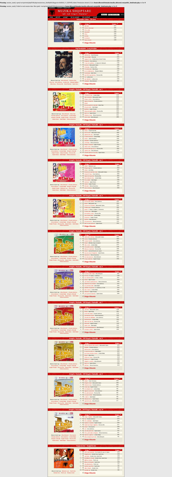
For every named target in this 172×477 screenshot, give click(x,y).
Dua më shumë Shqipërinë (90, 253)
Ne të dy (86, 275)
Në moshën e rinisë (89, 213)
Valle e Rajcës (87, 468)
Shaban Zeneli (70, 472)
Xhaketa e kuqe (88, 115)
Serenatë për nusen (89, 315)
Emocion (86, 65)
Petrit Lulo (63, 472)
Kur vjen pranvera (88, 257)
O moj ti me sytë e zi (89, 351)
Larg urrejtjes (87, 57)
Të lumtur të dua (88, 95)
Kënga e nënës (88, 99)
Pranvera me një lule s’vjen (90, 172)
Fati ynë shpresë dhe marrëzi (91, 345)
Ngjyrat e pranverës (89, 390)
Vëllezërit (86, 291)
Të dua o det (87, 211)
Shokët (86, 184)
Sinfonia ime (87, 55)
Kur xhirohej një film (89, 277)
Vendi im (86, 219)
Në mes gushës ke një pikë (91, 105)
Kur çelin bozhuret (88, 392)
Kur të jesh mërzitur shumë (90, 353)
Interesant (86, 323)
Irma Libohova (58, 82)
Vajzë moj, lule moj (88, 321)
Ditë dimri (86, 26)
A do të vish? (87, 132)
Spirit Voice (75, 84)
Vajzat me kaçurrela (89, 176)
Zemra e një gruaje (88, 28)
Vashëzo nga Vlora (88, 466)
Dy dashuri (87, 38)
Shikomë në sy (88, 398)
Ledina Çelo (66, 82)
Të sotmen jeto (88, 69)
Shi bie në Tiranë (88, 357)
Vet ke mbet (87, 117)
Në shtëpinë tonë (88, 389)
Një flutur (86, 365)
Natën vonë (87, 325)
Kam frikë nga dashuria (90, 75)
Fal (85, 77)
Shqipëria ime (87, 454)
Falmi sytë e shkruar (89, 237)
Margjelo (86, 347)
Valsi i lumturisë (88, 97)
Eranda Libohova (56, 115)
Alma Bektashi (64, 80)
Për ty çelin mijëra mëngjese (91, 432)
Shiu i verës (87, 245)
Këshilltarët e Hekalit (89, 458)
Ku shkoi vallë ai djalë (89, 273)
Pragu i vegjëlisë (88, 416)
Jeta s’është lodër (88, 215)
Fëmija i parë (87, 207)
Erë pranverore (88, 221)
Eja (85, 418)
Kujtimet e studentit (88, 422)
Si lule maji (86, 387)
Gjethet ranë (87, 150)
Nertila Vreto (57, 472)
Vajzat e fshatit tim (88, 101)
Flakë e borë (87, 146)
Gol (85, 428)
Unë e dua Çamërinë (89, 452)
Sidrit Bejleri (63, 119)
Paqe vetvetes (87, 40)
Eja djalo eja (87, 470)
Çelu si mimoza (88, 188)
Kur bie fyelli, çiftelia (89, 201)
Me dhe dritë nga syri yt (90, 148)
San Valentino (87, 79)
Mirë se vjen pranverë (89, 223)
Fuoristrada (87, 73)
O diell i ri (86, 396)
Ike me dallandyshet (89, 71)
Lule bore (86, 309)
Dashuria (86, 182)
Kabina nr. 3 (87, 359)
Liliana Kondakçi (64, 152)
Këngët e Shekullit (56, 117)
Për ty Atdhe (87, 180)
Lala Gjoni (86, 456)
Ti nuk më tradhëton (89, 63)
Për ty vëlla (87, 30)
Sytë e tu (86, 113)
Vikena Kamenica (71, 119)
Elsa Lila (52, 82)
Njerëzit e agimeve (88, 434)
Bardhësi (86, 109)
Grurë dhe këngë (88, 313)
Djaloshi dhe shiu (88, 134)
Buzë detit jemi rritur (89, 178)
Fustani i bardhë (88, 241)
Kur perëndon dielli (88, 285)
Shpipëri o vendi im (88, 361)
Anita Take (72, 113)
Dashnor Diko (73, 80)
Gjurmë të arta (87, 400)
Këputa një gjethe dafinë (90, 111)
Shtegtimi (86, 140)
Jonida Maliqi (73, 115)
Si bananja (86, 67)
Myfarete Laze (64, 188)
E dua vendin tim (88, 259)
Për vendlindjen (88, 420)
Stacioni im (87, 255)
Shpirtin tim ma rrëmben (90, 283)
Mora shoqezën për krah (90, 436)
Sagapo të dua (87, 59)
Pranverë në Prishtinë (89, 205)
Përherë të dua (88, 385)
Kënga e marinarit (88, 144)
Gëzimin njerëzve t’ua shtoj (90, 152)
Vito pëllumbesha (88, 464)
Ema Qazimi (73, 435)
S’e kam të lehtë (88, 394)
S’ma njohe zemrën (89, 247)
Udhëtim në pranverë (89, 287)
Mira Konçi (53, 84)
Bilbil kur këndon (88, 460)
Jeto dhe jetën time (88, 430)
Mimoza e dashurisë (89, 249)
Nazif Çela (72, 471)
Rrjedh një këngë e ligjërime (91, 424)
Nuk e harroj (87, 289)
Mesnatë (86, 186)
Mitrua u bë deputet (89, 462)
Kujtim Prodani (65, 117)
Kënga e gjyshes (88, 168)
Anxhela (86, 36)
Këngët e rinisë (88, 383)
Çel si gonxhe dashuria (89, 293)
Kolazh (86, 103)
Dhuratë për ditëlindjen (89, 317)
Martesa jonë (87, 349)
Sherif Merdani (67, 84)
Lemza (86, 239)
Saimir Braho (56, 119)
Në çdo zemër (87, 107)
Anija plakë (87, 32)
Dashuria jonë (87, 319)
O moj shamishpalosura (90, 327)
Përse (85, 34)
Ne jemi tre (87, 217)
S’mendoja (86, 142)
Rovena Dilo (60, 84)
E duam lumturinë (88, 136)
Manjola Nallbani (74, 82)
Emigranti (86, 61)
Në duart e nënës (88, 329)
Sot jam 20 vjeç (88, 174)
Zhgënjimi (86, 81)
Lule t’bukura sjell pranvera (90, 281)
